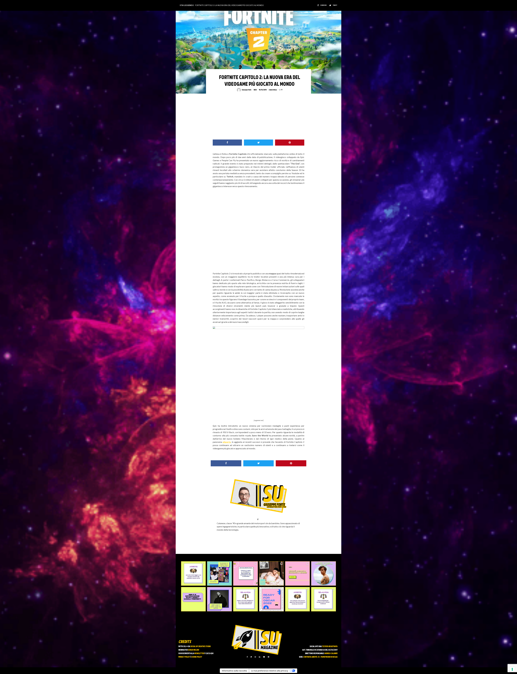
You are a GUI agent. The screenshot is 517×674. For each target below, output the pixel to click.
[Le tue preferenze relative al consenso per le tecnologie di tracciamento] (512, 669)
